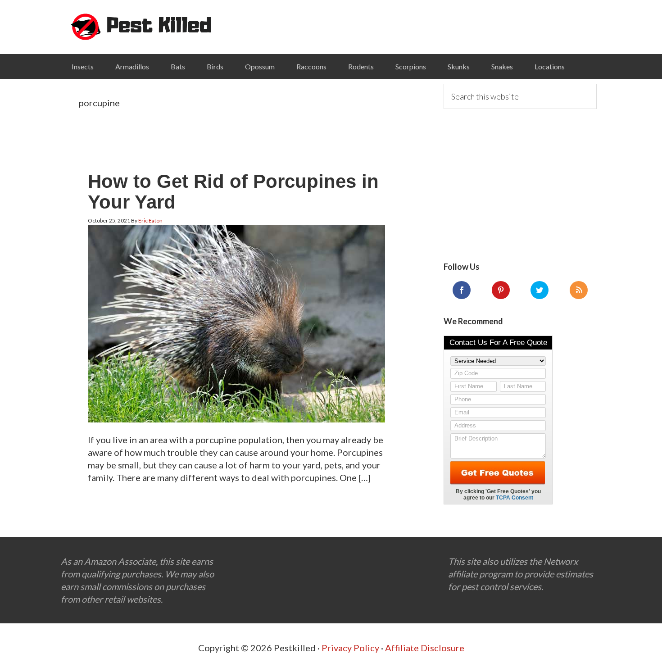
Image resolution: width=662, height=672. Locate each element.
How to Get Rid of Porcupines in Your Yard (233, 192)
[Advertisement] (520, 186)
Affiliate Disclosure (424, 647)
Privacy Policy (350, 647)
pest (142, 27)
